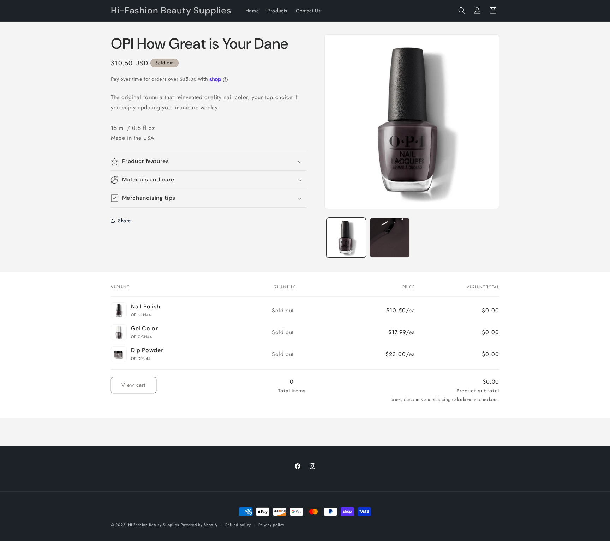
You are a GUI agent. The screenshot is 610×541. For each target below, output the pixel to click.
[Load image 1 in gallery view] (346, 238)
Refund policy (238, 525)
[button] (462, 10)
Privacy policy (271, 525)
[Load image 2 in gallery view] (389, 238)
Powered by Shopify (199, 525)
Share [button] (124, 220)
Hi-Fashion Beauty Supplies (153, 525)
